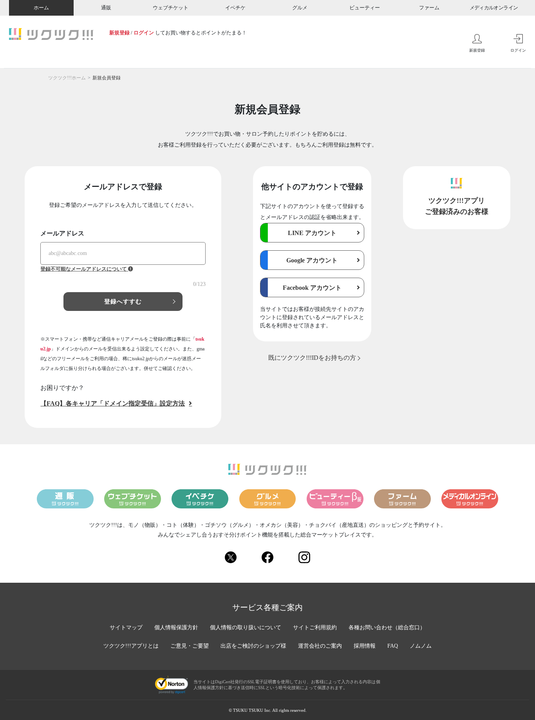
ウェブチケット (170, 8)
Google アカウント (312, 260)
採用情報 (365, 646)
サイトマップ (126, 627)
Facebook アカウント (312, 287)
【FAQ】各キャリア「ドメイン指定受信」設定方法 (112, 403)
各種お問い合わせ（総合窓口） (387, 627)
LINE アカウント (312, 233)
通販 (106, 8)
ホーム (41, 8)
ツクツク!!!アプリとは (131, 646)
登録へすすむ (123, 301)
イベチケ (235, 8)
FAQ (392, 646)
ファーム (429, 8)
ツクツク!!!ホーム (67, 78)
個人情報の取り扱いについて (245, 627)
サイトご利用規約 (315, 627)
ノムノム (421, 646)
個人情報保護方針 (176, 627)
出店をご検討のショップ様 (253, 646)
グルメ (299, 8)
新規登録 (119, 33)
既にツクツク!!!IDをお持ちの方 (312, 357)
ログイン (144, 33)
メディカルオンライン (494, 8)
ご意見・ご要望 (189, 646)
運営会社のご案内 (320, 646)
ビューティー (364, 8)
